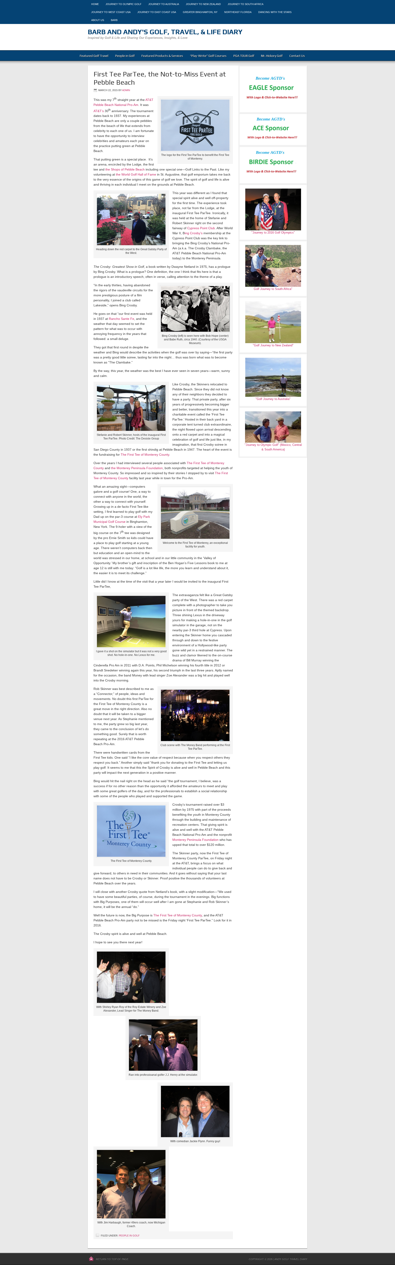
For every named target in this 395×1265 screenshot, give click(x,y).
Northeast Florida (237, 12)
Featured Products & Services (162, 56)
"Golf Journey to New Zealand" (273, 345)
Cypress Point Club (201, 228)
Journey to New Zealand (203, 4)
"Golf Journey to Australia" (273, 399)
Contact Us (297, 56)
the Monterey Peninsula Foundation (137, 468)
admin (126, 90)
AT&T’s (98, 111)
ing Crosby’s (194, 233)
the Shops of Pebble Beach (125, 169)
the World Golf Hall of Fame (136, 174)
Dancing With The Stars (274, 12)
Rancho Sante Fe (121, 319)
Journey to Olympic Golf (123, 4)
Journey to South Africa (245, 4)
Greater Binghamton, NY (200, 12)
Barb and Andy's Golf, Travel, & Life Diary (165, 32)
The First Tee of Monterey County (145, 454)
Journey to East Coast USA (156, 12)
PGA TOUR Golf (243, 56)
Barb (114, 20)
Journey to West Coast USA (111, 12)
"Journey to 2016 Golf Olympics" (273, 232)
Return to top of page (112, 1259)
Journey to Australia (163, 4)
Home (95, 4)
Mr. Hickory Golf (272, 56)
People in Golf (125, 56)
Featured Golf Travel (94, 56)
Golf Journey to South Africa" (273, 289)
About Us (97, 20)
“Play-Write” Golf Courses (208, 56)
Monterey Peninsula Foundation (195, 840)
